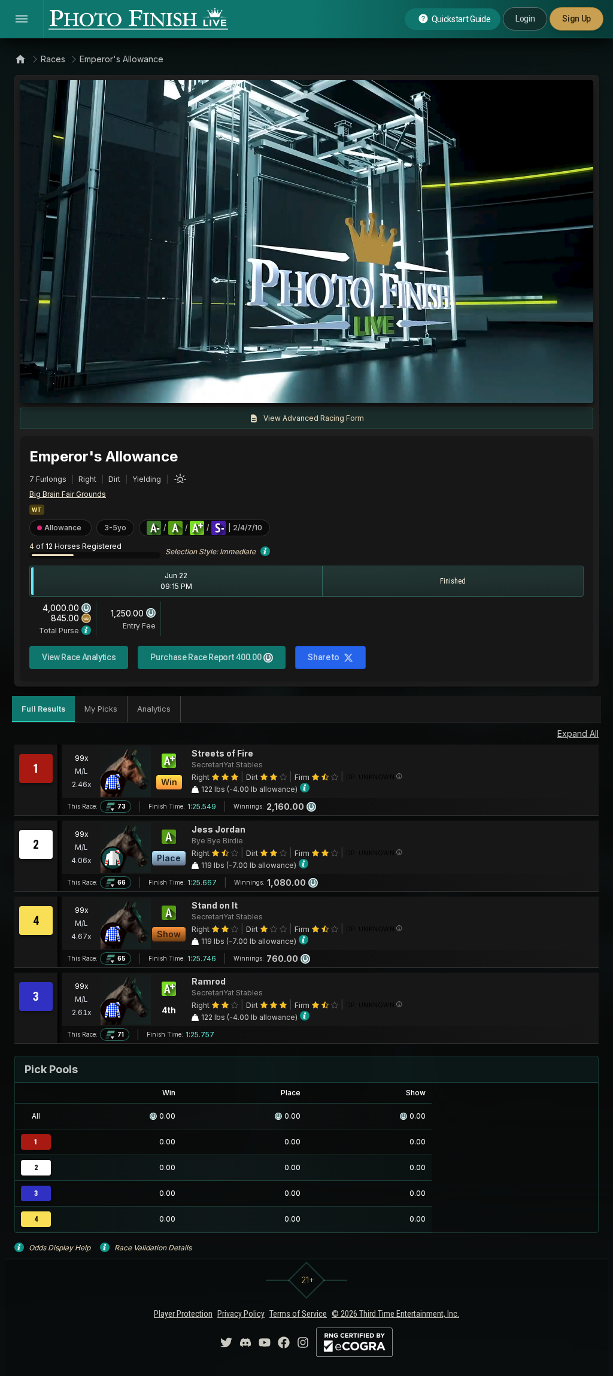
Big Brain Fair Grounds (67, 494)
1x (150, 388)
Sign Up (576, 18)
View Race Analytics (79, 657)
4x (189, 388)
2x (170, 388)
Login (525, 18)
